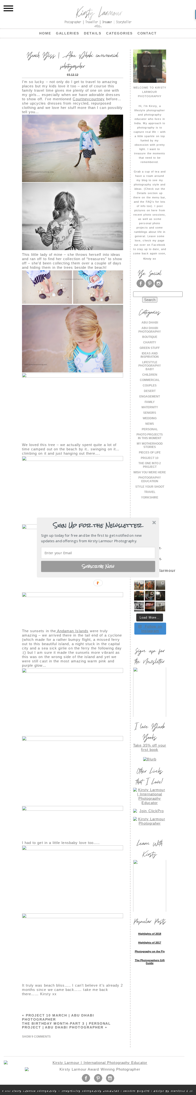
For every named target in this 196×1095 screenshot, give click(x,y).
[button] (97, 525)
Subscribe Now (98, 566)
